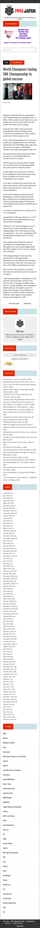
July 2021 (6, 558)
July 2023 (6, 518)
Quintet (5, 848)
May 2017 (6, 684)
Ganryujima (6, 775)
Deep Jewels (6, 752)
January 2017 (7, 694)
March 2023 (7, 528)
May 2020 (6, 594)
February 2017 (8, 692)
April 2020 (6, 596)
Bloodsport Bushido (9, 742)
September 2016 (9, 702)
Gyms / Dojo (6, 921)
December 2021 (8, 548)
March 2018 (7, 659)
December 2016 (8, 697)
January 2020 (7, 604)
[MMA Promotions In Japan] (16, 1)
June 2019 (6, 621)
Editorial (5, 761)
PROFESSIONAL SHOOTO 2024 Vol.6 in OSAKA (20, 432)
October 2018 (8, 641)
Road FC (5, 866)
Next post (27, 303)
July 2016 (6, 707)
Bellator (5, 738)
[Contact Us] (23, 1)
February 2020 (8, 601)
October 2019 (8, 611)
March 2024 (7, 503)
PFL (4, 834)
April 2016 (6, 714)
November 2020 (8, 578)
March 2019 (7, 629)
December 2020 (8, 576)
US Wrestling (7, 898)
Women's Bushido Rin (9, 903)
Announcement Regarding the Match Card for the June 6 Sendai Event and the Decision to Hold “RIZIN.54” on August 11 (19, 402)
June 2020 (6, 591)
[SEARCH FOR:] (20, 49)
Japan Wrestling (8, 793)
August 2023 (7, 516)
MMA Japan (20, 331)
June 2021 (6, 561)
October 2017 (8, 672)
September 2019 (9, 614)
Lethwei (5, 811)
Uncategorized (7, 894)
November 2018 (8, 639)
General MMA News (8, 779)
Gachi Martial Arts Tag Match (12, 770)
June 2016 (6, 709)
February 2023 (8, 531)
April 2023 (6, 526)
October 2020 (8, 581)
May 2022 (6, 541)
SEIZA (4, 871)
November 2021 (8, 551)
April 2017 (6, 687)
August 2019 (7, 616)
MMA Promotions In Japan (17, 921)
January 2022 (7, 546)
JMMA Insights (7, 797)
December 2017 (8, 667)
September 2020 (9, 584)
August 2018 (7, 646)
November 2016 (8, 699)
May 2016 (6, 712)
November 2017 (8, 669)
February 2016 (8, 719)
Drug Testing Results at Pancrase (14, 450)
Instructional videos (9, 788)
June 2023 (6, 521)
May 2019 (6, 624)
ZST (4, 912)
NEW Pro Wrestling (8, 816)
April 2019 (6, 626)
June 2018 (6, 651)
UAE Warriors (7, 884)
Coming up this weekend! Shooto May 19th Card (20, 437)
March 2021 (7, 568)
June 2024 (6, 496)
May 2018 (6, 654)
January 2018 (7, 664)
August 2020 (7, 586)
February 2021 (8, 571)
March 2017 (7, 689)
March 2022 (7, 543)
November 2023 (8, 511)
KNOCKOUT (6, 802)
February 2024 (8, 506)
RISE (4, 857)
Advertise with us (18, 923)
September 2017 (9, 674)
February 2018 (8, 662)
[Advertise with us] (27, 1)
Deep (4, 747)
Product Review (7, 843)
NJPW (4, 820)
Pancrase (5, 830)
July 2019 (6, 619)
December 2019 (8, 606)
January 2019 (7, 634)
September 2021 (9, 556)
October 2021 (8, 553)
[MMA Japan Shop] (20, 1)
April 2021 (6, 566)
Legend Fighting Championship (12, 807)
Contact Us (8, 923)
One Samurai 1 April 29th (12, 379)
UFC (4, 889)
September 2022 (9, 538)
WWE (4, 907)
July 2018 (6, 649)
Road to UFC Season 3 (10, 457)
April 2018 (6, 657)
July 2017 (6, 679)
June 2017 (6, 682)
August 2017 (7, 677)
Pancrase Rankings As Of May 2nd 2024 (17, 472)
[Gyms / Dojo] (13, 1)
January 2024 (7, 508)
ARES (4, 733)
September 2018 (9, 644)
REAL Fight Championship (10, 852)
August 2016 (7, 704)
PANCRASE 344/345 (10, 447)
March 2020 (7, 599)
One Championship (8, 825)
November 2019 (8, 609)
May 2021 (6, 563)
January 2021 (7, 573)
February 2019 (8, 631)
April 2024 (6, 501)
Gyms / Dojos (7, 784)
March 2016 (7, 717)
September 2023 (9, 513)
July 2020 (6, 589)
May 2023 (6, 523)
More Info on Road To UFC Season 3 (15, 442)
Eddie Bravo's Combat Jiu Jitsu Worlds (14, 756)
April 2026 (6, 493)
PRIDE (5, 839)
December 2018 (8, 636)
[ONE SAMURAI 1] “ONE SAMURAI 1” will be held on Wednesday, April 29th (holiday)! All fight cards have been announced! (18, 409)
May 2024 (6, 498)
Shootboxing (6, 875)
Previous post (14, 303)
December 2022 (8, 536)
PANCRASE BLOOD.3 (10, 422)
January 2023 (7, 533)
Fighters (5, 765)
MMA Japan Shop (30, 921)
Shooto (5, 880)
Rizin (4, 862)
